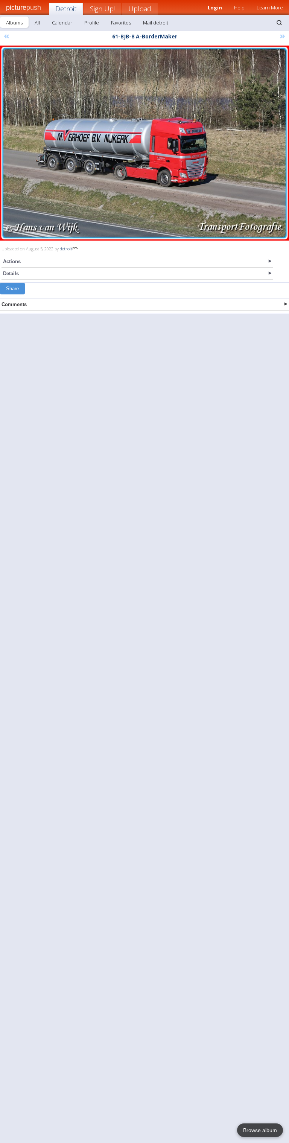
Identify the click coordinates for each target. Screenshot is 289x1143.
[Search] (279, 23)
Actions (12, 261)
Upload (139, 8)
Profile (91, 22)
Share (12, 288)
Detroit (65, 8)
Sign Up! (102, 8)
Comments (14, 304)
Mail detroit (155, 22)
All (37, 22)
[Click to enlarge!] (144, 143)
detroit (66, 248)
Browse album (260, 1130)
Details (11, 273)
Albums (14, 22)
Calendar (62, 22)
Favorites (121, 22)
